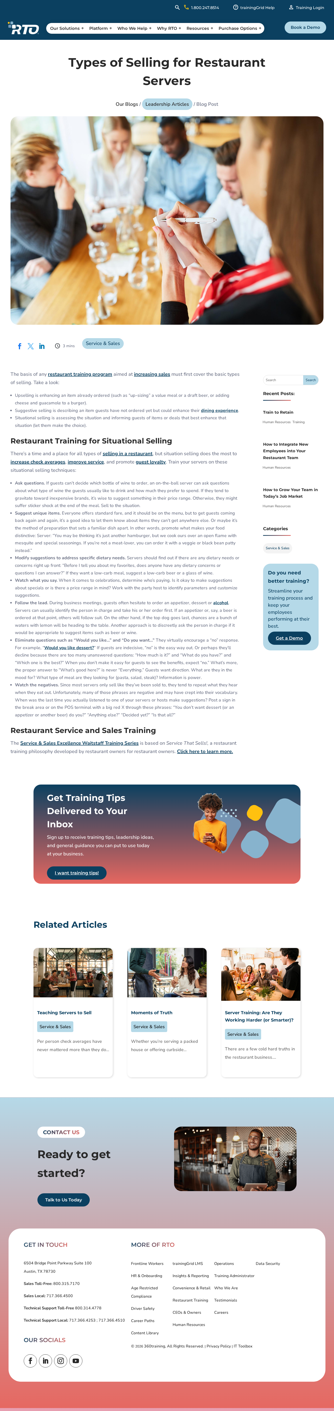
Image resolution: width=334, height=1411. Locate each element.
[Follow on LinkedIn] (45, 1361)
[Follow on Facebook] (30, 1361)
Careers (221, 1312)
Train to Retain (278, 412)
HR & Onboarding (146, 1276)
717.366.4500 (59, 1296)
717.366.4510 (111, 1320)
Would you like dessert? (69, 648)
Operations (224, 1263)
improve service (86, 462)
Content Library (145, 1333)
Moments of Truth (151, 1012)
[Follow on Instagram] (60, 1361)
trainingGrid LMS (188, 1263)
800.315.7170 (66, 1283)
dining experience (219, 410)
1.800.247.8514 (205, 7)
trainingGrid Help (257, 7)
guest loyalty (151, 462)
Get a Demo (289, 638)
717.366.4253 (82, 1320)
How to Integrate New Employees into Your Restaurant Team (285, 451)
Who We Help (132, 28)
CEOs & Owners (187, 1312)
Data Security (268, 1263)
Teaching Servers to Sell (64, 1012)
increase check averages (38, 462)
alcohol (220, 603)
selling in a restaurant (128, 453)
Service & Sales (103, 343)
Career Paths (143, 1321)
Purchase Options (238, 28)
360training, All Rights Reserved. (174, 1346)
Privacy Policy (219, 1346)
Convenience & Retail (192, 1288)
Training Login (310, 7)
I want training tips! (77, 873)
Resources (198, 28)
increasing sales (152, 374)
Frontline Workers (147, 1263)
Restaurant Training (190, 1300)
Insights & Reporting (191, 1276)
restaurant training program (80, 374)
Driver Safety (143, 1308)
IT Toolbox (243, 1346)
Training (298, 422)
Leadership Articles (167, 104)
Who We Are (226, 1288)
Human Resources (277, 422)
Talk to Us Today (63, 1200)
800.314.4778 (87, 1308)
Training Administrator (234, 1276)
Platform (98, 28)
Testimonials (225, 1300)
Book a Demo (305, 27)
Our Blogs (127, 104)
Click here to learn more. (205, 751)
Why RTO (167, 28)
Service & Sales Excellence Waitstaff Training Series (79, 743)
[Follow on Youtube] (75, 1361)
